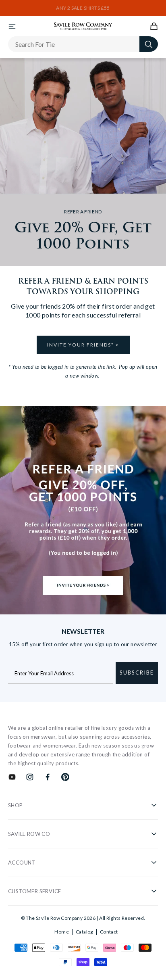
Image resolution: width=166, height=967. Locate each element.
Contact (109, 932)
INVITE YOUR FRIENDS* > (83, 345)
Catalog (84, 932)
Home (61, 932)
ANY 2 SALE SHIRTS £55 (83, 8)
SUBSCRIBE (137, 672)
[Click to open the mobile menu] (12, 26)
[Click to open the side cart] (154, 26)
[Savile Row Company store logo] (83, 26)
